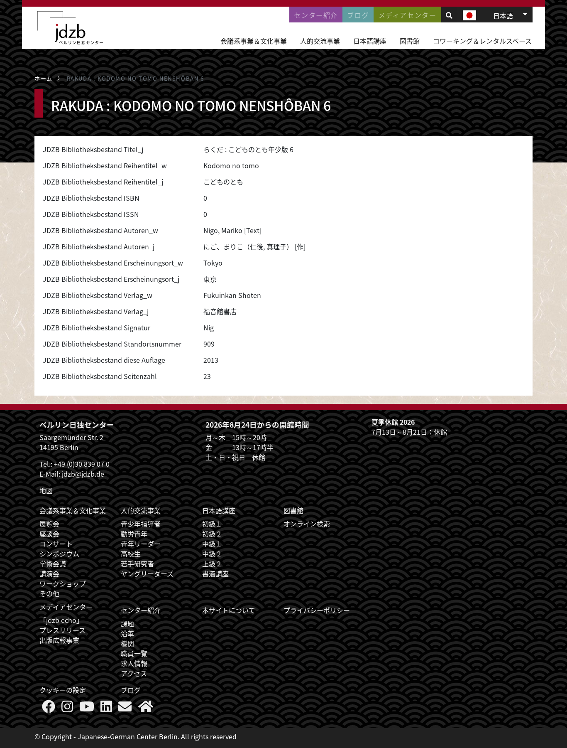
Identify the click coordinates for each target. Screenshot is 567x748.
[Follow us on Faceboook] (48, 709)
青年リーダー (141, 544)
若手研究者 (137, 563)
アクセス (134, 673)
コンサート (56, 544)
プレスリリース (62, 630)
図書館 (410, 41)
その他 (49, 593)
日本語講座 (369, 41)
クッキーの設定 (62, 690)
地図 (46, 490)
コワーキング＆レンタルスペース (482, 41)
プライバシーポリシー (317, 610)
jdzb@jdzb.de (83, 474)
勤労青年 (134, 534)
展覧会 (49, 524)
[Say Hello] (125, 709)
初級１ (212, 524)
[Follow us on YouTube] (86, 709)
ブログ (358, 15)
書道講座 (215, 573)
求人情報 (134, 663)
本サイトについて (228, 610)
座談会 (49, 534)
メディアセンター (408, 15)
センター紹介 (316, 15)
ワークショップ (62, 583)
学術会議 (52, 563)
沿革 (127, 633)
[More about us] (145, 709)
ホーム (43, 78)
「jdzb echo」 (61, 620)
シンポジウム (59, 554)
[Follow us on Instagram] (67, 709)
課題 (127, 623)
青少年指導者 (141, 524)
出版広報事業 (59, 640)
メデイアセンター (66, 607)
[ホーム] (70, 28)
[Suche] (449, 15)
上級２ (212, 563)
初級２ (212, 534)
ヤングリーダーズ (147, 573)
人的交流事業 (320, 41)
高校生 (131, 554)
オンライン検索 (307, 524)
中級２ (212, 554)
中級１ (212, 544)
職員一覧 (134, 653)
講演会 (49, 573)
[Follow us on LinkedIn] (106, 709)
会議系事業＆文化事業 (253, 41)
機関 (127, 643)
